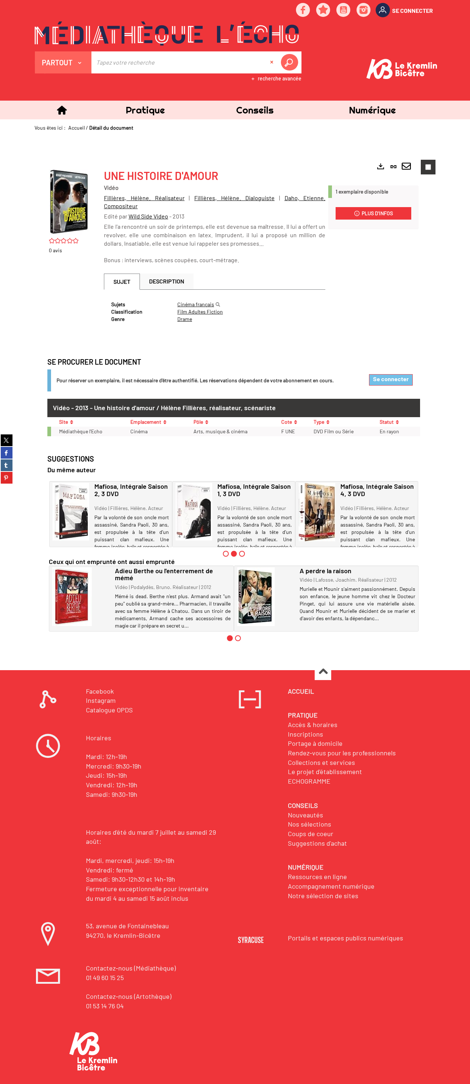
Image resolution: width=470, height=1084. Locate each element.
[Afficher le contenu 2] (238, 638)
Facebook (100, 691)
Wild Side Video (148, 216)
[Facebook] (303, 10)
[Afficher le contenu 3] (242, 554)
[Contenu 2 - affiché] (234, 554)
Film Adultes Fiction (200, 311)
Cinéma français (195, 304)
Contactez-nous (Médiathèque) (131, 968)
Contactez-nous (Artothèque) (128, 996)
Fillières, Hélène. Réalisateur (144, 197)
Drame (184, 319)
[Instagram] (364, 10)
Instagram (101, 700)
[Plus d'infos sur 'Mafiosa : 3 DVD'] (194, 512)
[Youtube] (344, 10)
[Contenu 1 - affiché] (230, 638)
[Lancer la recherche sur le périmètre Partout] (291, 62)
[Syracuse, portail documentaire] (167, 33)
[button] (145, 110)
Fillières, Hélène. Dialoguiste (234, 197)
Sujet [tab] (121, 281)
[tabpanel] (214, 312)
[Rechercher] (218, 304)
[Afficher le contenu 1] (226, 554)
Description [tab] (166, 281)
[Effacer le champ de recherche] (272, 62)
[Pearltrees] (323, 10)
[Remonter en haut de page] (323, 672)
